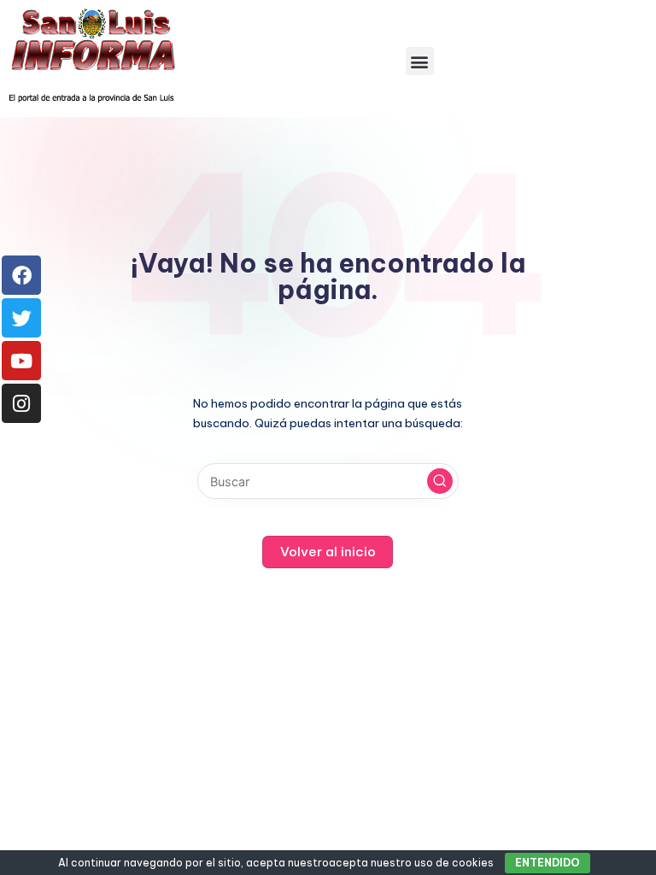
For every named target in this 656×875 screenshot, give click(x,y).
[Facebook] (21, 275)
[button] (420, 61)
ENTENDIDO (547, 862)
